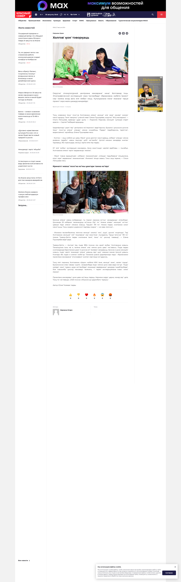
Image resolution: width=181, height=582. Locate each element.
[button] (90, 193)
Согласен (169, 573)
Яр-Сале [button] (73, 14)
